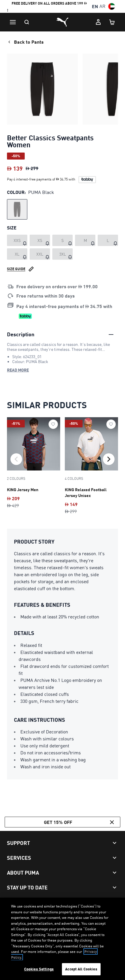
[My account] (98, 22)
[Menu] (13, 22)
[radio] (17, 209)
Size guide (16, 269)
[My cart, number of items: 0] (112, 22)
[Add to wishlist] (53, 424)
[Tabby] (87, 179)
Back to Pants (29, 42)
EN (95, 6)
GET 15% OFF (58, 822)
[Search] (27, 22)
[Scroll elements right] (109, 459)
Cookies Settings (39, 969)
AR (102, 6)
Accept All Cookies (81, 969)
